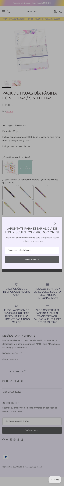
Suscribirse (32, 259)
